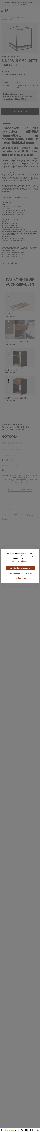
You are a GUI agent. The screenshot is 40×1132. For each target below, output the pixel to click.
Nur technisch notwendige (21, 573)
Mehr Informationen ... (20, 561)
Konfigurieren (20, 578)
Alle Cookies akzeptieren (20, 568)
